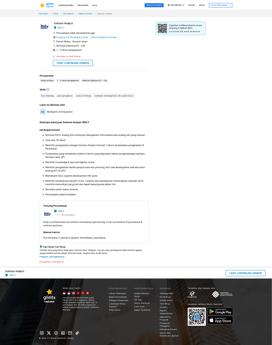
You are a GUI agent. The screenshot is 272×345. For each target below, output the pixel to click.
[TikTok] (77, 333)
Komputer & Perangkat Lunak (72, 37)
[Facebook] (56, 333)
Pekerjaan (43, 13)
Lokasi (56, 13)
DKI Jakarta (68, 13)
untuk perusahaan (219, 5)
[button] (55, 27)
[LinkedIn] (63, 333)
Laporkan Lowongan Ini (53, 262)
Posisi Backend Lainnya (103, 37)
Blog (95, 5)
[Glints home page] (47, 5)
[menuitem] (176, 5)
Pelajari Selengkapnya (52, 256)
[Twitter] (49, 333)
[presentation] (47, 5)
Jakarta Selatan (85, 13)
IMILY (61, 27)
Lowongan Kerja (65, 5)
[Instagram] (42, 333)
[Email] (70, 333)
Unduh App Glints (154, 5)
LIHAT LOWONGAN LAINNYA (73, 63)
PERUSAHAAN (82, 5)
